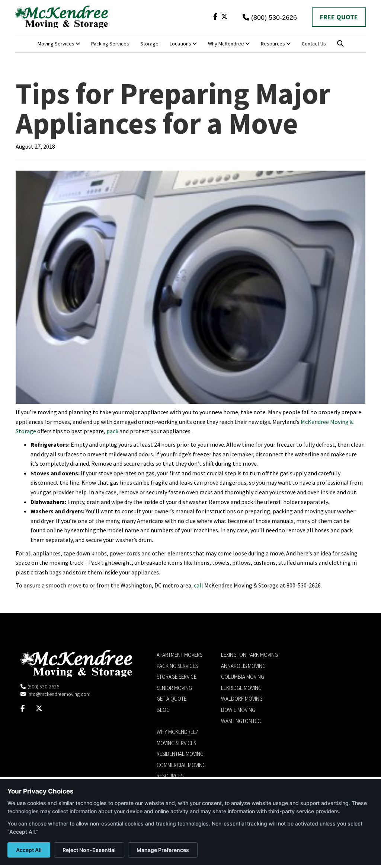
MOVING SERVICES (176, 743)
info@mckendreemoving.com (59, 694)
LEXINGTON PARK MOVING (249, 654)
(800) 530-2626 (274, 17)
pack (112, 431)
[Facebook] (215, 16)
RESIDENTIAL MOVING (180, 753)
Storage (149, 43)
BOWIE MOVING (238, 709)
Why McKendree (226, 43)
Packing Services (110, 43)
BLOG (163, 709)
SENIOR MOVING (174, 687)
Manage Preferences (163, 850)
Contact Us (314, 43)
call (198, 585)
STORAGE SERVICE (176, 676)
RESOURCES (170, 775)
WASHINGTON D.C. (241, 721)
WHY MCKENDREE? (177, 731)
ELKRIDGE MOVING (241, 687)
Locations (181, 43)
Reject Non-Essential (89, 850)
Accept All (29, 850)
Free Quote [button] (339, 17)
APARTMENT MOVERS (179, 654)
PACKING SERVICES (177, 665)
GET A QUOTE (171, 698)
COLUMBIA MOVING (242, 676)
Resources (273, 43)
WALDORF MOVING (242, 698)
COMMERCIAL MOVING (181, 765)
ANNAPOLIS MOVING (243, 665)
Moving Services (57, 43)
